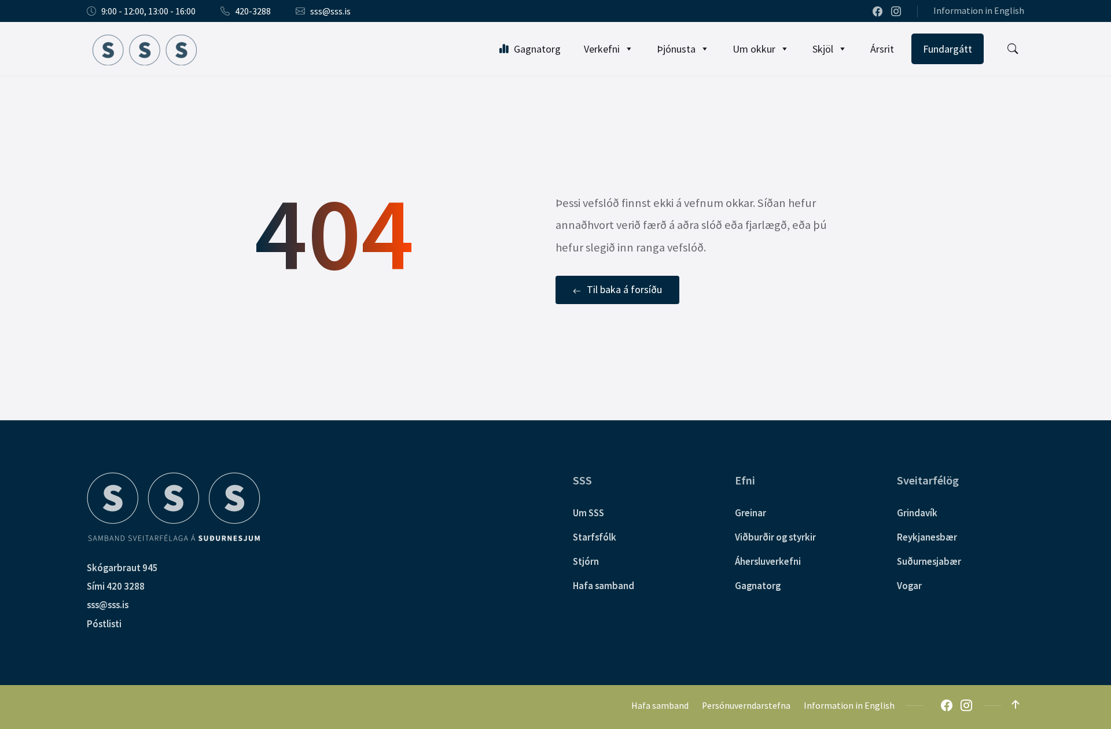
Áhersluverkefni (768, 561)
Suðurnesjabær (929, 561)
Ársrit (882, 48)
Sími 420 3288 (116, 586)
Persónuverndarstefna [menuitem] (746, 705)
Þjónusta (676, 48)
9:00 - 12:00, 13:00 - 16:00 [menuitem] (148, 11)
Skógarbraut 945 (122, 567)
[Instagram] (896, 12)
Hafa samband (603, 585)
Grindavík (917, 512)
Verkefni (602, 48)
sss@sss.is (107, 604)
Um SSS (588, 512)
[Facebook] (878, 12)
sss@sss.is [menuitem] (330, 11)
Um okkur (754, 48)
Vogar (909, 585)
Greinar (750, 512)
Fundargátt (947, 48)
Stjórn (586, 561)
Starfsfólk (594, 537)
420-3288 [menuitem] (253, 11)
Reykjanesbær (927, 537)
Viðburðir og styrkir (775, 537)
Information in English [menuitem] (978, 10)
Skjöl (822, 48)
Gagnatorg (537, 48)
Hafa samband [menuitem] (660, 705)
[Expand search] (1012, 49)
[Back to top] (1015, 704)
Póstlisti (104, 623)
